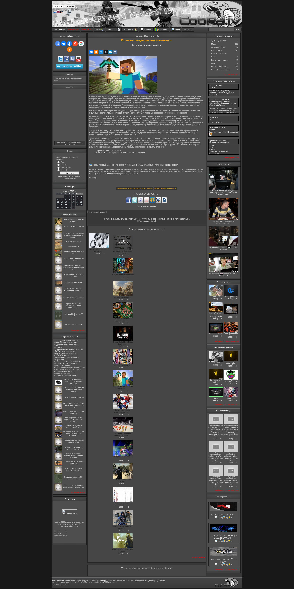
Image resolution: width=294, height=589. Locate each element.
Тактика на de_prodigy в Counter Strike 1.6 (73, 448)
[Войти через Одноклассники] (69, 49)
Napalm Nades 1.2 (73, 241)
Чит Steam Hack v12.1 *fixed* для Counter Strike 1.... (73, 267)
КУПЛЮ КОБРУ (215, 122)
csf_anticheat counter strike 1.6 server (73, 259)
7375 (230, 486)
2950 (230, 317)
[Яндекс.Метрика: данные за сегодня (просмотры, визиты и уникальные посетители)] (69, 512)
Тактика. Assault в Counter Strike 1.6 (73, 412)
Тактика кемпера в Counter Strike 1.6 (73, 462)
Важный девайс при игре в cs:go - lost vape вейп (216, 315)
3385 (215, 319)
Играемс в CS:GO (216, 334)
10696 (121, 255)
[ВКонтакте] (91, 52)
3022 (215, 336)
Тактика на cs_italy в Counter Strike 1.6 (73, 426)
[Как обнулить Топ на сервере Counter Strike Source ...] (58, 424)
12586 (121, 484)
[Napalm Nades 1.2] (58, 244)
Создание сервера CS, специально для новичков (73, 478)
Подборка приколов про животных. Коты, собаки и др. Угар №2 (231, 456)
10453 (121, 368)
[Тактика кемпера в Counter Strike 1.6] (58, 465)
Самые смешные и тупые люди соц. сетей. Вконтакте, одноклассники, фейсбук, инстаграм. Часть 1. (216, 430)
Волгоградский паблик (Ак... (231, 363)
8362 (230, 439)
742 (211, 119)
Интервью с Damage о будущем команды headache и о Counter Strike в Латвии (223, 193)
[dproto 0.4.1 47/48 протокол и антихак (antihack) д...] (58, 310)
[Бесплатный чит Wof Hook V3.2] (58, 256)
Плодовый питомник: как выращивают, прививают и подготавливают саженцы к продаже (66, 344)
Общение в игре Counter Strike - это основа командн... (73, 433)
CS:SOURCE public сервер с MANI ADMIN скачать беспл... (73, 235)
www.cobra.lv (190, 171)
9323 (121, 346)
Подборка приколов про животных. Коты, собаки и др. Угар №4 (231, 480)
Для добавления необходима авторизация (69, 143)
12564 (121, 507)
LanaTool (216, 363)
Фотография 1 (231, 297)
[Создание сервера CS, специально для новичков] (58, 483)
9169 (121, 300)
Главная (138, 36)
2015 (146, 36)
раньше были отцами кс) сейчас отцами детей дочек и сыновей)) (221, 93)
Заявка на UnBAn (218, 47)
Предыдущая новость (146, 206)
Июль (152, 36)
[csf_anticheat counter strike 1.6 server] (58, 264)
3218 (230, 299)
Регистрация (143, 221)
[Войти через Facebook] (69, 43)
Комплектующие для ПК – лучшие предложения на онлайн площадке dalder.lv (223, 103)
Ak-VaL (212, 88)
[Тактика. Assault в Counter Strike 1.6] (58, 416)
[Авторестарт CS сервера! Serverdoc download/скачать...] (58, 393)
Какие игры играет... (219, 60)
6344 (230, 366)
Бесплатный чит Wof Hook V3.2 (73, 252)
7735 (230, 400)
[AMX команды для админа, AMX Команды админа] (58, 460)
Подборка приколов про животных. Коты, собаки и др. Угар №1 (216, 456)
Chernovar (216, 297)
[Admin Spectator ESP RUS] (58, 328)
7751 (121, 278)
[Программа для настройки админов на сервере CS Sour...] (58, 409)
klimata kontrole (225, 110)
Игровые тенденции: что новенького (121, 173)
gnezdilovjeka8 (216, 141)
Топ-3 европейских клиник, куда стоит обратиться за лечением (69, 368)
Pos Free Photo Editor (73, 282)
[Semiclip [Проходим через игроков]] (58, 223)
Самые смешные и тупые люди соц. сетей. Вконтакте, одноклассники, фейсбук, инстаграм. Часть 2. (231, 430)
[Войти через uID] (57, 43)
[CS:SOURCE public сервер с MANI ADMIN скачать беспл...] (58, 239)
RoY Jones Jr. (216, 50)
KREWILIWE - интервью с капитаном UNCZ (223, 222)
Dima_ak (213, 86)
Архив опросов (74, 176)
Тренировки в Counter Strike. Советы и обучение (73, 486)
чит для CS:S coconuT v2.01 (73, 315)
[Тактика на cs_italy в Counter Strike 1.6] (58, 430)
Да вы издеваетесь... (219, 41)
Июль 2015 (69, 191)
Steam (213, 57)
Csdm (63, 165)
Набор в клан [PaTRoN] (219, 142)
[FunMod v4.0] (58, 249)
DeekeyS (231, 398)
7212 (230, 383)
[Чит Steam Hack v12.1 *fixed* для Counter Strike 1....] (58, 272)
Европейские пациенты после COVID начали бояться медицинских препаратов (68, 351)
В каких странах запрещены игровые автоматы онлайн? (120, 153)
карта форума (82, 581)
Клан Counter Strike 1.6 (220, 515)
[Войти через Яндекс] (75, 43)
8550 (121, 554)
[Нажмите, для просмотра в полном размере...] (123, 93)
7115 (215, 462)
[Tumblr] (115, 52)
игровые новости (152, 45)
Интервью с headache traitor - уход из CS (223, 274)
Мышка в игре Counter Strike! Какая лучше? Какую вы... (73, 381)
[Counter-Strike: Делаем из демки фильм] (58, 445)
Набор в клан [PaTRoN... (226, 537)
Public (63, 162)
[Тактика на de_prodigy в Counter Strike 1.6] (58, 452)
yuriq (212, 117)
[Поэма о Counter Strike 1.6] (58, 401)
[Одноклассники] (96, 52)
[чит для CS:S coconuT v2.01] (58, 320)
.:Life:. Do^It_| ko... (231, 381)
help (213, 63)
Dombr (212, 129)
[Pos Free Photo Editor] (58, 286)
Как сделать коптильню (67, 375)
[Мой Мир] (101, 52)
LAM (216, 398)
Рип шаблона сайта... (220, 70)
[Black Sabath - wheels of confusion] (58, 280)
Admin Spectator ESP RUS (73, 324)
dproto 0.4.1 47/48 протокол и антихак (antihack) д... (73, 305)
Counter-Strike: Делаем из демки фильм (73, 441)
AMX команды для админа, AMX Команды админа (73, 455)
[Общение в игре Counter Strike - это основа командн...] (58, 436)
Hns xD (64, 170)
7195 (215, 384)
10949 (121, 414)
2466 (230, 337)
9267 (215, 439)
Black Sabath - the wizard (73, 297)
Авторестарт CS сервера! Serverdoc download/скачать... (73, 389)
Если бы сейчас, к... (219, 54)
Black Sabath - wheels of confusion (73, 275)
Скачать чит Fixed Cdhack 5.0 (73, 227)
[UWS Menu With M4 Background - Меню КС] (58, 294)
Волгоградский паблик (216, 381)
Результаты (63, 176)
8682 (121, 323)
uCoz (64, 584)
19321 (106, 165)
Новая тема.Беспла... (220, 66)
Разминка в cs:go (231, 315)
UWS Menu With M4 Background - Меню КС (73, 289)
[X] (106, 52)
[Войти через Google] (81, 43)
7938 (215, 486)
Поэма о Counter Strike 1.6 (73, 397)
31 (73, 208)
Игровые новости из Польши (108, 151)
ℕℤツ (233, 514)
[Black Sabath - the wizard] (58, 302)
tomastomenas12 (217, 100)
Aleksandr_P (132, 165)
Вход (153, 221)
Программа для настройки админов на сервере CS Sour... (73, 405)
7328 (230, 462)
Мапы (213, 44)
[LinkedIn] (110, 52)
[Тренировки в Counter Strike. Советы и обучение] (58, 491)
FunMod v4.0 (73, 247)
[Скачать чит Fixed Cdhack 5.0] (58, 231)
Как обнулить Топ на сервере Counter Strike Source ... (73, 419)
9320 (121, 391)
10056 (121, 530)
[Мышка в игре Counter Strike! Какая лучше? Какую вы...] (58, 384)
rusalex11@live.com (108, 582)
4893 (98, 253)
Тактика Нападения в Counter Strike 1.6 (73, 469)
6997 (215, 400)
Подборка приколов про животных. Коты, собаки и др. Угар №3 (216, 480)
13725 (121, 460)
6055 (215, 365)
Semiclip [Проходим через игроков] (73, 220)
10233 (121, 437)
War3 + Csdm (66, 167)
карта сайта (70, 581)
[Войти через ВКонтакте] (63, 43)
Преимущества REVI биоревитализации (64, 372)
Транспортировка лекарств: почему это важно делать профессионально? (67, 363)
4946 (215, 299)
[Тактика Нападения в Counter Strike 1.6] (58, 473)
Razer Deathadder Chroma (231, 334)
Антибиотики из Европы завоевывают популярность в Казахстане (67, 357)
